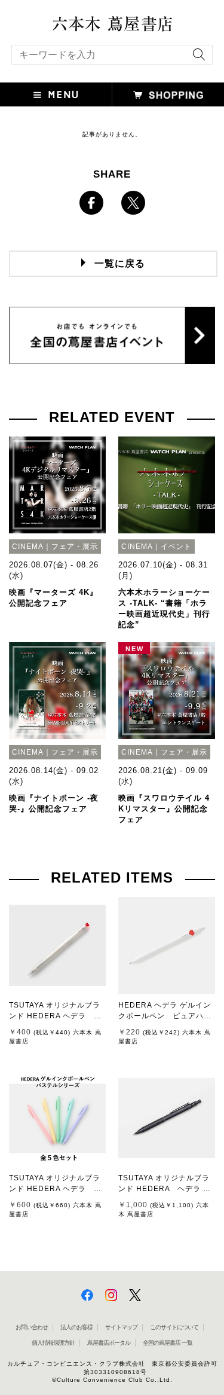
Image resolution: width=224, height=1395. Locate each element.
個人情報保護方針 (53, 1342)
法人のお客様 (76, 1327)
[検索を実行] (196, 58)
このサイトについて (174, 1327)
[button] (56, 94)
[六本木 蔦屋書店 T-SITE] (112, 19)
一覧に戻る (119, 263)
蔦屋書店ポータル (108, 1342)
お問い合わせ (32, 1327)
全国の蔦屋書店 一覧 (167, 1342)
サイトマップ (121, 1327)
